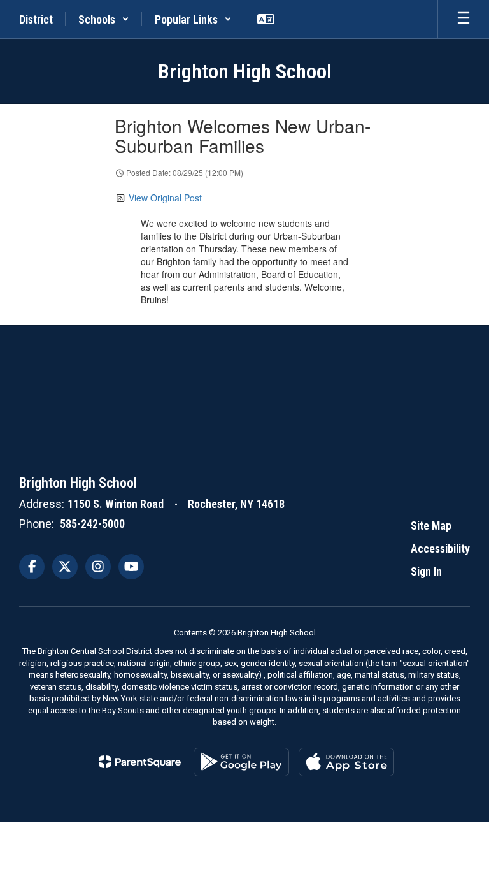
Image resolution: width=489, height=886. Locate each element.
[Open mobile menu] (463, 19)
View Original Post (165, 197)
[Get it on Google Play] (241, 762)
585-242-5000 (92, 523)
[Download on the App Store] (346, 762)
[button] (104, 19)
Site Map (431, 525)
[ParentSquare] (140, 761)
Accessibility (440, 548)
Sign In (426, 571)
